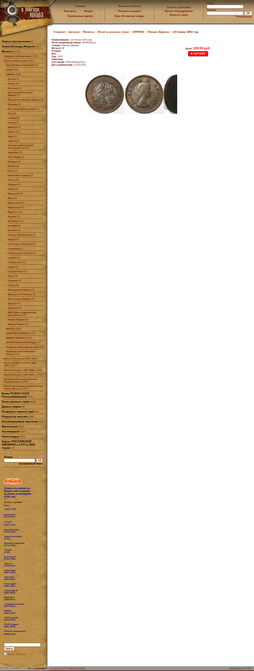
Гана (10, 113)
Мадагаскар (14, 207)
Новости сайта (178, 14)
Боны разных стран (15, 401)
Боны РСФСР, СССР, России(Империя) (16, 395)
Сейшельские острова (20, 253)
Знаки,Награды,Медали (18, 46)
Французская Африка (19, 290)
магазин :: (75, 31)
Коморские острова (18, 175)
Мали (10, 198)
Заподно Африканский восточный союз (20, 146)
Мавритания (14, 203)
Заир (10, 136)
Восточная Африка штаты (22, 109)
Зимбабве (13, 152)
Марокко (12, 212)
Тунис (11, 276)
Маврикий (13, 193)
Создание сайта (59, 668)
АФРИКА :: (140, 31)
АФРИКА (10, 74)
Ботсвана (13, 88)
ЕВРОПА (10, 329)
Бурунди (12, 104)
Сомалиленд (15, 262)
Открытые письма (14, 416)
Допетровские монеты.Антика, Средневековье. (20, 380)
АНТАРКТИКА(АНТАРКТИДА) (21, 342)
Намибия (12, 225)
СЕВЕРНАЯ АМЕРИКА (17, 333)
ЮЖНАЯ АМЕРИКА (16, 338)
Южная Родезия (16, 324)
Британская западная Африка (24, 100)
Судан (11, 267)
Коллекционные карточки (20, 421)
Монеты (7, 51)
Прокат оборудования (179, 11)
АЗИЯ (9, 70)
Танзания (13, 280)
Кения (11, 166)
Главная (80, 6)
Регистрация (244, 16)
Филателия (9, 426)
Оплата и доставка (179, 7)
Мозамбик (13, 221)
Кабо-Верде (14, 157)
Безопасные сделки (80, 16)
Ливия (11, 189)
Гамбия (12, 118)
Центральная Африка (19, 299)
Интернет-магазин (129, 6)
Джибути (12, 127)
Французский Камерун (20, 294)
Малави (12, 216)
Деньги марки (11, 406)
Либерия (12, 184)
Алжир (11, 83)
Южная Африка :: (160, 31)
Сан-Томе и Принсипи (20, 244)
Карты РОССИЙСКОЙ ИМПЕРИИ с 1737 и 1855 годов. (18, 444)
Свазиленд (14, 248)
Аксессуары (10, 436)
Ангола (12, 79)
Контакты (70, 11)
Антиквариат (11, 431)
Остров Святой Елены (20, 235)
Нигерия (12, 230)
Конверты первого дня (18, 411)
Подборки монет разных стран (22, 347)
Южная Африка (16, 319)
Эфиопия (13, 308)
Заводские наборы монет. (18, 56)
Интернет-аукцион (129, 11)
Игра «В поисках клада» (129, 16)
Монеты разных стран (16, 60)
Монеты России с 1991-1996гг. (20, 370)
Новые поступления (16, 41)
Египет (11, 132)
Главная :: (61, 31)
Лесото (11, 180)
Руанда (11, 239)
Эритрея (12, 303)
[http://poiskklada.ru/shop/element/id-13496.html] (15, 634)
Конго (11, 171)
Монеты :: (90, 31)
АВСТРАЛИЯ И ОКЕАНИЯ (19, 65)
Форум (88, 11)
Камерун (12, 161)
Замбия (12, 141)
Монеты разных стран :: (115, 31)
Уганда (11, 285)
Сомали (12, 258)
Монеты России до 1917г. (17, 358)
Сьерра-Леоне (15, 271)
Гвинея (11, 122)
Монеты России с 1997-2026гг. (20, 375)
